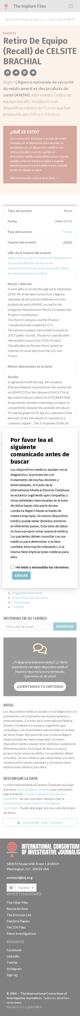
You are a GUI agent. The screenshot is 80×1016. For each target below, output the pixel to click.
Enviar (21, 575)
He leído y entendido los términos (42, 567)
